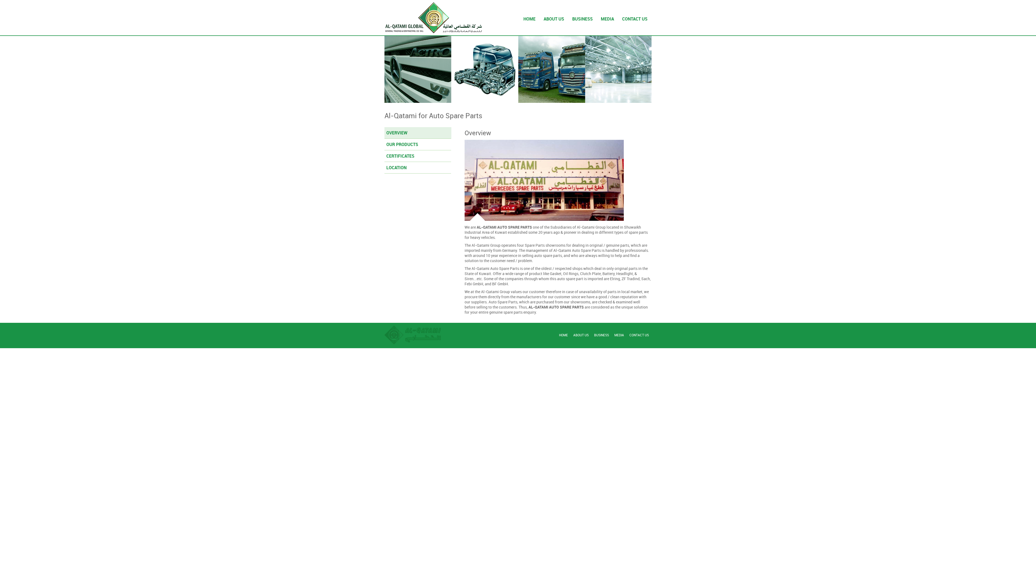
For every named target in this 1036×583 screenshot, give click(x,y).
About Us (581, 335)
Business (601, 335)
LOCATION (396, 168)
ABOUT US (554, 19)
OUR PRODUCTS (402, 144)
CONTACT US (635, 19)
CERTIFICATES (400, 156)
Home (563, 335)
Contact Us (639, 335)
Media (619, 335)
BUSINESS (582, 19)
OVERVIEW (396, 133)
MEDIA (607, 19)
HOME (529, 19)
